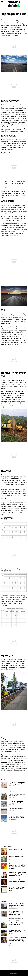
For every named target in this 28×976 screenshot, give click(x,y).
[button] (2, 1)
